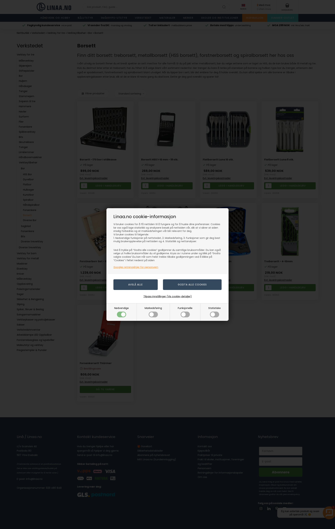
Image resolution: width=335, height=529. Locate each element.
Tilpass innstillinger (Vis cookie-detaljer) (167, 296)
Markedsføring (153, 308)
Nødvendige (121, 308)
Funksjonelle (185, 308)
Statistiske (214, 308)
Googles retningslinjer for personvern (135, 267)
